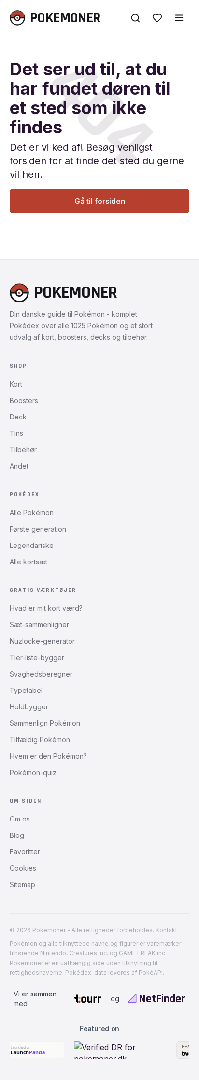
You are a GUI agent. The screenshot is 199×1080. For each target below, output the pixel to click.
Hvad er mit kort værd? (46, 608)
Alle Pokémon (32, 512)
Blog (17, 835)
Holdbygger (29, 707)
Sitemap (22, 884)
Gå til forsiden (99, 201)
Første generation (38, 529)
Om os (20, 819)
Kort (16, 384)
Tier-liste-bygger (37, 657)
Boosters (24, 400)
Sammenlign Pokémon (45, 723)
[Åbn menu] (179, 18)
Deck (18, 417)
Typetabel (26, 690)
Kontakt (166, 930)
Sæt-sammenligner (39, 624)
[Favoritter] (157, 18)
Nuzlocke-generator (42, 641)
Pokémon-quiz (33, 772)
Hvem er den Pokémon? (48, 756)
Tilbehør (23, 450)
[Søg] (135, 18)
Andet (19, 466)
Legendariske (32, 545)
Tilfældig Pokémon (40, 739)
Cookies (23, 868)
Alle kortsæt (28, 562)
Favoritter (25, 852)
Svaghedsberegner (41, 674)
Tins (16, 433)
